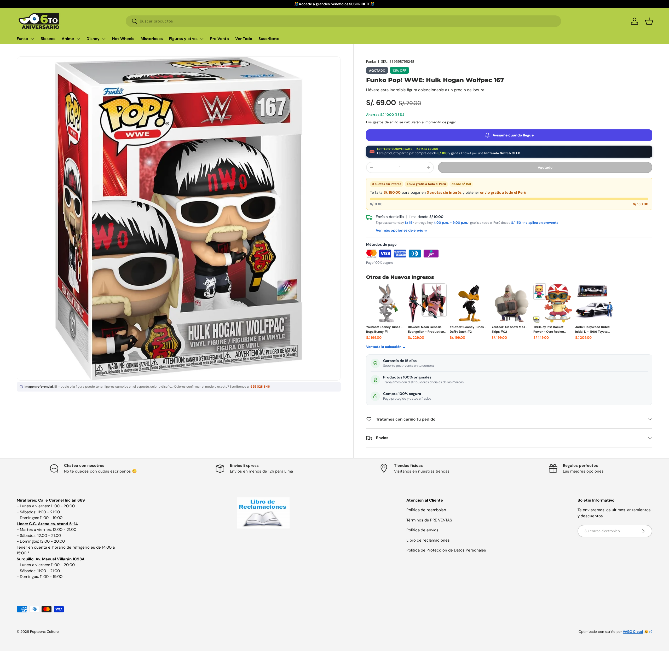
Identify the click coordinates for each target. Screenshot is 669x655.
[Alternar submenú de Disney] (104, 39)
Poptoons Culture (44, 631)
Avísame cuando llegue (513, 135)
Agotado (545, 167)
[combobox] (343, 21)
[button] (649, 21)
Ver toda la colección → (386, 346)
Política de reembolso (426, 510)
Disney (93, 38)
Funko (22, 38)
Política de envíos (422, 530)
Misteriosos (152, 38)
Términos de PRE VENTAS (429, 520)
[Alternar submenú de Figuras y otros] (202, 39)
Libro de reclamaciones (428, 540)
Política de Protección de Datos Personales (446, 550)
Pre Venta (219, 38)
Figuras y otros (183, 38)
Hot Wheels (123, 38)
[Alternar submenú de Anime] (78, 39)
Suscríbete (268, 38)
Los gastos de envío (382, 122)
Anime (68, 38)
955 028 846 (260, 386)
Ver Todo (243, 38)
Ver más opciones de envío (399, 230)
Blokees (48, 38)
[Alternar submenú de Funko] (32, 39)
